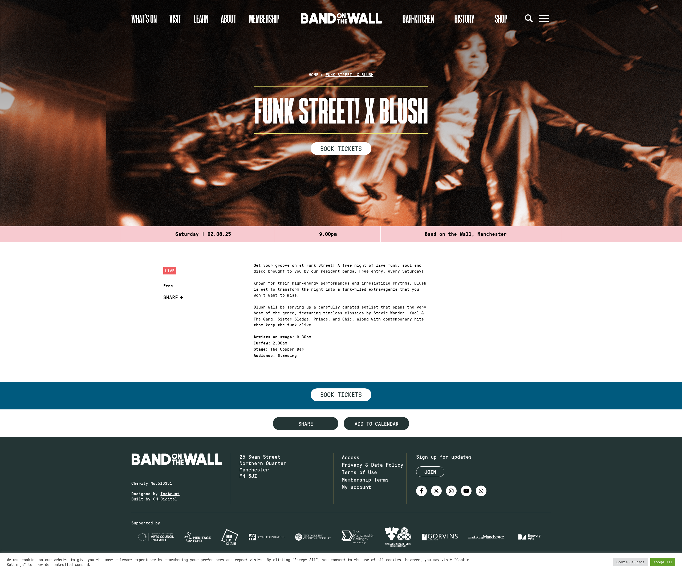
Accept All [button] (662, 562)
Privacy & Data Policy (372, 464)
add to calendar (377, 423)
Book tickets (341, 394)
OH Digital (165, 499)
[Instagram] (451, 491)
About (228, 18)
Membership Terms (365, 479)
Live (169, 270)
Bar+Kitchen (418, 18)
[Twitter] (436, 491)
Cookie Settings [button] (630, 562)
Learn (201, 18)
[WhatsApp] (481, 491)
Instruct (170, 493)
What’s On (144, 18)
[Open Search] (528, 18)
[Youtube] (466, 491)
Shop (501, 18)
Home (313, 74)
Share (170, 297)
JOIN (430, 471)
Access (350, 457)
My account (356, 486)
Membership (264, 18)
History (464, 18)
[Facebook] (421, 491)
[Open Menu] (544, 18)
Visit (175, 18)
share (305, 423)
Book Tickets (341, 148)
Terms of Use (359, 472)
